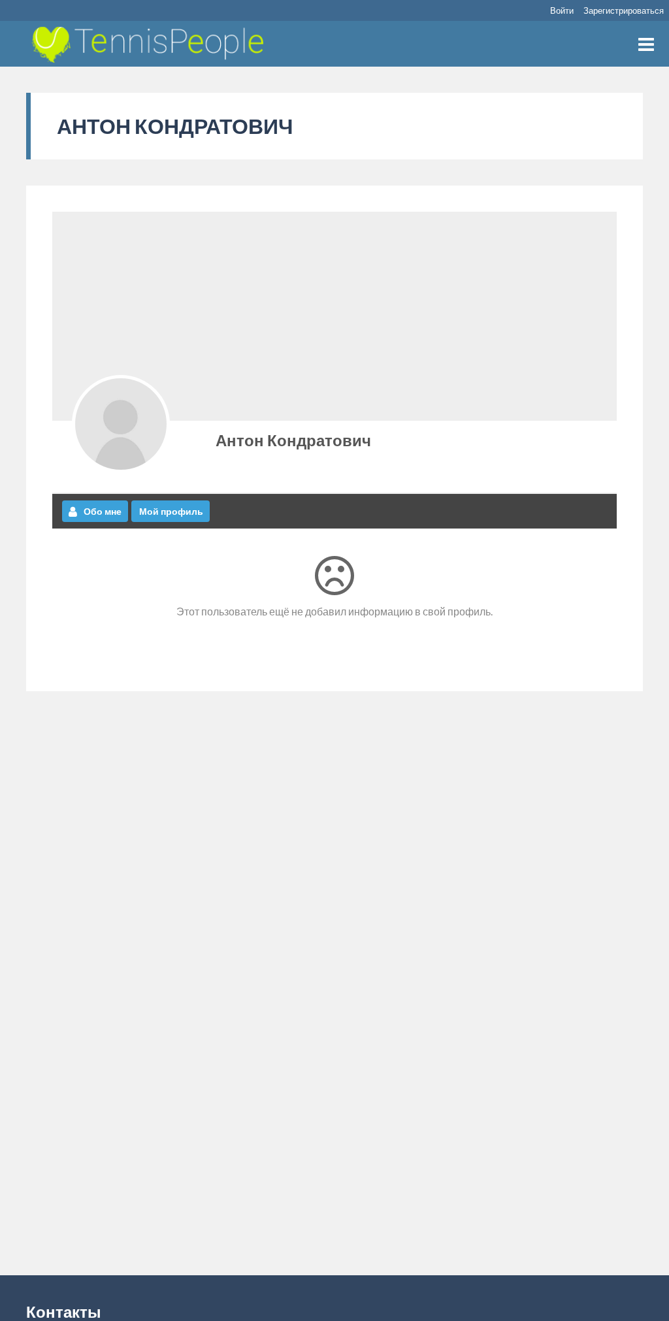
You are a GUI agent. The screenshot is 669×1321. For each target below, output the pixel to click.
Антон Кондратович (293, 440)
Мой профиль (171, 511)
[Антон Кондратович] (121, 424)
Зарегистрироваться (623, 10)
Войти (562, 10)
